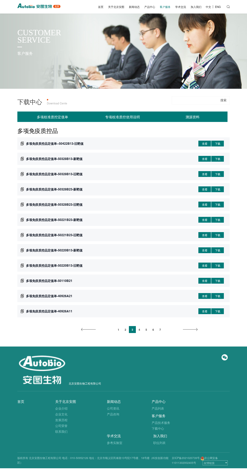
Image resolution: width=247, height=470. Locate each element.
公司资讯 (113, 408)
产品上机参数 (75, 100)
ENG (218, 7)
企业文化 (61, 414)
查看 (204, 143)
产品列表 (158, 408)
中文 (208, 7)
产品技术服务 (161, 422)
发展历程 (61, 420)
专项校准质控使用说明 (122, 116)
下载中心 (158, 428)
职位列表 (159, 442)
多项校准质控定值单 (52, 116)
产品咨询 (113, 414)
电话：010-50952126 (75, 458)
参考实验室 (114, 442)
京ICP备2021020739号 (186, 458)
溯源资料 (193, 116)
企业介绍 (61, 408)
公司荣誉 (61, 426)
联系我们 (61, 431)
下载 (217, 143)
